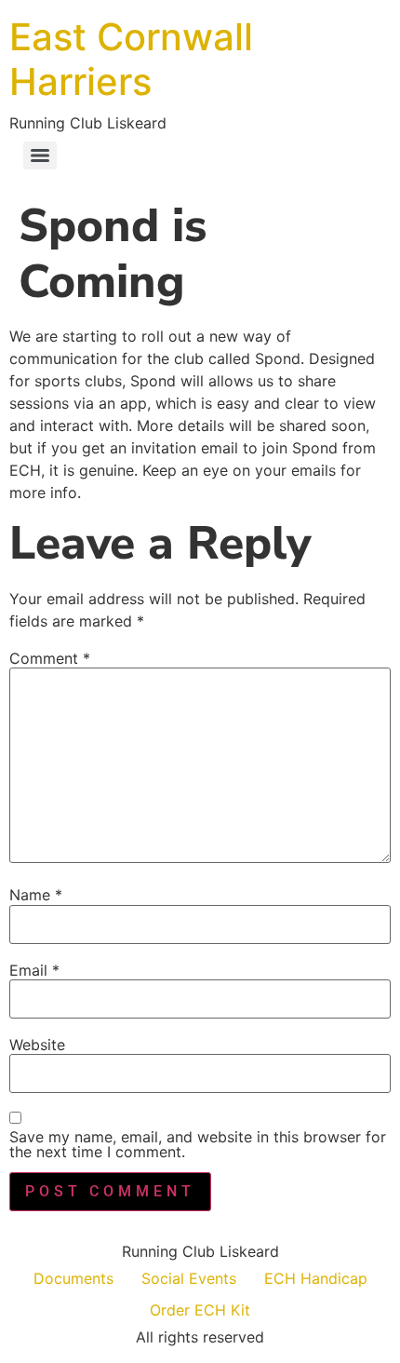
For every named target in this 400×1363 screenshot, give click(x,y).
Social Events (188, 1278)
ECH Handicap (315, 1278)
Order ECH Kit (200, 1310)
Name (35, 894)
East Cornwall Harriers (131, 59)
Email (34, 970)
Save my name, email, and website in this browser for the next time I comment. (197, 1144)
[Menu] (40, 155)
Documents (73, 1278)
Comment (49, 658)
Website (37, 1044)
